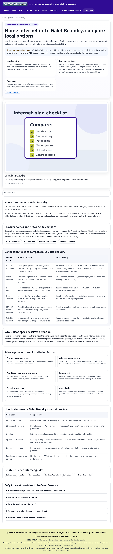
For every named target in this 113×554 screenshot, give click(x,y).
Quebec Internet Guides (17, 532)
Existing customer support (71, 10)
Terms (75, 536)
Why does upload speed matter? (22, 504)
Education (53, 10)
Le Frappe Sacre (35, 475)
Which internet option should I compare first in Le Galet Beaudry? (37, 491)
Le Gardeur (67, 475)
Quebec (6, 10)
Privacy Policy (65, 536)
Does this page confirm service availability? (27, 517)
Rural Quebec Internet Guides (42, 532)
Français (29, 10)
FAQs (37, 10)
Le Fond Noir (11, 475)
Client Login (88, 10)
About (44, 10)
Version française (12, 92)
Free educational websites (46, 536)
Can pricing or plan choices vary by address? (27, 511)
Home (4, 18)
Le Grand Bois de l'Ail (83, 475)
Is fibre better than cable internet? (23, 497)
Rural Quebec (17, 10)
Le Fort (22, 475)
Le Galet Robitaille (52, 475)
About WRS (77, 532)
